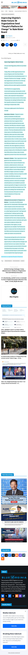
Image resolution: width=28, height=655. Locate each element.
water (22, 260)
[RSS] (2, 558)
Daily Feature (8, 260)
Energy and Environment (8, 14)
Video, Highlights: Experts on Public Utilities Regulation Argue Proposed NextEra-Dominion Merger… (13, 331)
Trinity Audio (16, 53)
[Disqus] (14, 408)
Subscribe (14, 626)
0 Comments (14, 40)
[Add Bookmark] (25, 44)
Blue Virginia (9, 36)
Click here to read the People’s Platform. (12, 256)
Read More (18, 591)
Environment (16, 260)
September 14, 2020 (10, 37)
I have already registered (14, 652)
